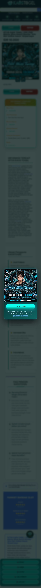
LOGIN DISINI (20, 306)
